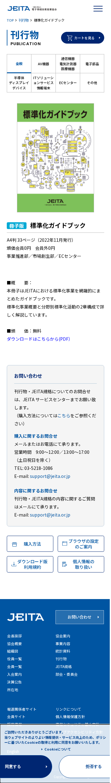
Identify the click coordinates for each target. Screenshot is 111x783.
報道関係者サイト (22, 709)
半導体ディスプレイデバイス (19, 82)
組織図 (12, 650)
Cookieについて (57, 749)
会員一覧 (14, 666)
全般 (19, 63)
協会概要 (14, 643)
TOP (10, 20)
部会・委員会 (67, 674)
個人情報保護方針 (70, 716)
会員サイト (16, 716)
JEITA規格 (64, 666)
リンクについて (68, 709)
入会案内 (14, 674)
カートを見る (84, 37)
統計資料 (63, 650)
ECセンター (68, 82)
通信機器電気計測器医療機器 (68, 63)
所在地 (12, 689)
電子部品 (92, 63)
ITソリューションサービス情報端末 (43, 82)
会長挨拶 (14, 635)
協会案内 (63, 635)
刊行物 (23, 20)
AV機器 (43, 63)
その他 (92, 82)
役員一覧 (14, 658)
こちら (63, 415)
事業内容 (63, 643)
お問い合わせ (80, 617)
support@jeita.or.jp (50, 476)
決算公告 (14, 681)
